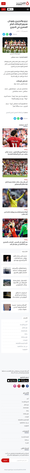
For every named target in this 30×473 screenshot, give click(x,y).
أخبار (26, 321)
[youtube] (19, 386)
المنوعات (25, 340)
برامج (11, 9)
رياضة (25, 334)
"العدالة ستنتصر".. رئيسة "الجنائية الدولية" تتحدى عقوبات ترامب (19, 307)
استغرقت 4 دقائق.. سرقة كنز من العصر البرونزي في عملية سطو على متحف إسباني (19, 295)
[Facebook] (27, 386)
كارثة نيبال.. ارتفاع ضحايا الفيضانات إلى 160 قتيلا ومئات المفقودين (20, 283)
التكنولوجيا (25, 349)
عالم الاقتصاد (24, 330)
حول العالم (24, 327)
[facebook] (10, 34)
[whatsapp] (7, 34)
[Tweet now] (23, 386)
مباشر (3, 3)
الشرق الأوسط (23, 324)
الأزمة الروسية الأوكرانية (21, 343)
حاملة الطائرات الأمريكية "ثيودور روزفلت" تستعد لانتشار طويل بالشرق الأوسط (19, 270)
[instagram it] (14, 386)
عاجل (3, 9)
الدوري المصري (9, 112)
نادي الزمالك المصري (19, 112)
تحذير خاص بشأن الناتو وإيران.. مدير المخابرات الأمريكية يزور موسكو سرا (20, 258)
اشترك (5, 460)
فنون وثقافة (24, 337)
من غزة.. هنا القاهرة (22, 346)
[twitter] (3, 34)
